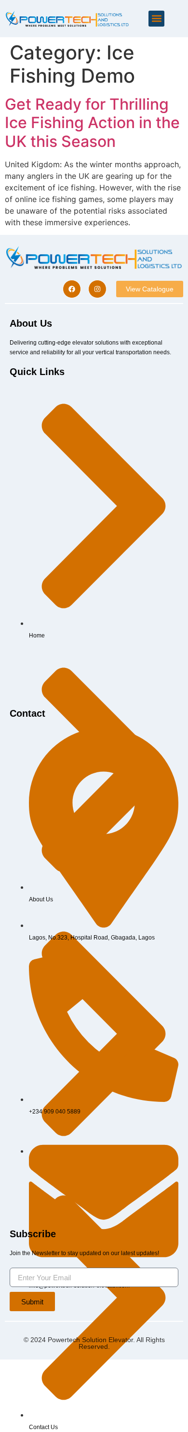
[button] (156, 19)
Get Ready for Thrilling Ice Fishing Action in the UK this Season (92, 123)
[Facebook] (72, 289)
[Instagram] (97, 289)
